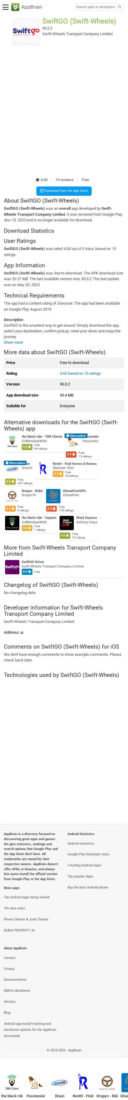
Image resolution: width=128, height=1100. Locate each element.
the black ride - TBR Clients (42, 437)
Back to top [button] (116, 1056)
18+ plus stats (14, 908)
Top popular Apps (80, 876)
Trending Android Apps (84, 865)
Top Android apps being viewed (26, 897)
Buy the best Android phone (88, 887)
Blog (7, 1013)
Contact (9, 958)
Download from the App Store (65, 191)
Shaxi (26, 464)
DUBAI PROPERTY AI (19, 930)
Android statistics (81, 844)
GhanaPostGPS (74, 491)
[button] (64, 632)
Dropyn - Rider (32, 491)
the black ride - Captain (39, 518)
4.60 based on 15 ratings (80, 373)
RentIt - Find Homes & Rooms (74, 464)
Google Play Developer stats (88, 854)
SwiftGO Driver (33, 562)
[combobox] (95, 7)
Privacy (9, 969)
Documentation (15, 980)
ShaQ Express (86, 518)
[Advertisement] (64, 111)
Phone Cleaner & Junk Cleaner (26, 919)
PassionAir (90, 437)
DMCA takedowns (17, 991)
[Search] (119, 7)
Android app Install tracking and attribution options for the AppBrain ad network (30, 1030)
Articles (9, 1002)
